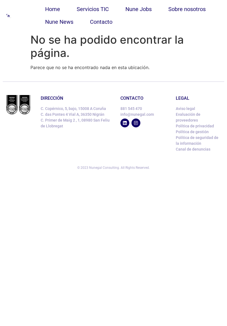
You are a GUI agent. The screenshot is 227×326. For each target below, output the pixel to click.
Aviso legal (185, 108)
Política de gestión (192, 132)
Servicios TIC (93, 9)
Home (52, 9)
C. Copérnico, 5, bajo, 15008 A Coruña (73, 108)
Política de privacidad (195, 126)
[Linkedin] (124, 123)
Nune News (59, 22)
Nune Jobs (138, 9)
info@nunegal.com (137, 114)
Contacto (101, 22)
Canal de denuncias (193, 149)
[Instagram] (135, 123)
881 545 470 (131, 108)
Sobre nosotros (187, 9)
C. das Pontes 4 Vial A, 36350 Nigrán (72, 114)
